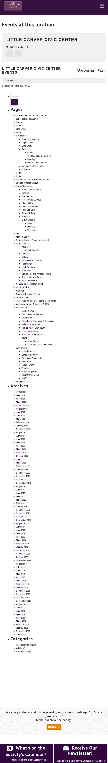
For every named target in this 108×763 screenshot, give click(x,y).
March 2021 (21, 499)
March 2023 (21, 449)
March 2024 (21, 418)
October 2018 (22, 597)
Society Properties (30, 374)
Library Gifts (27, 203)
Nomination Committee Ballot (29, 283)
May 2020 (20, 533)
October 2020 (22, 516)
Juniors (25, 149)
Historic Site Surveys (31, 199)
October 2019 (22, 557)
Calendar (26, 253)
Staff (24, 378)
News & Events (23, 243)
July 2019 (20, 567)
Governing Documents (32, 358)
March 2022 (21, 462)
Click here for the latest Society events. (29, 759)
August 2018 (21, 604)
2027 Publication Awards (27, 118)
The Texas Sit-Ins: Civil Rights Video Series (36, 300)
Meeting (31, 159)
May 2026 (20, 395)
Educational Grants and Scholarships (38, 321)
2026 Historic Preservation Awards (31, 115)
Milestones (27, 361)
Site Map (20, 290)
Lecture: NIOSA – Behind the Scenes (33, 179)
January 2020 (22, 546)
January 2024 (22, 425)
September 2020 (23, 519)
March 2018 (21, 621)
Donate (19, 125)
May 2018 (20, 614)
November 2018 (23, 594)
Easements (27, 317)
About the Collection (31, 189)
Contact (19, 122)
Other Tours (32, 341)
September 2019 (23, 560)
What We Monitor (29, 280)
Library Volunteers (30, 206)
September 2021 (23, 482)
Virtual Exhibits (28, 219)
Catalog (25, 192)
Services (26, 216)
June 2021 (20, 493)
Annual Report (28, 351)
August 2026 (21, 391)
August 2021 (21, 486)
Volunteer (26, 169)
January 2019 (22, 587)
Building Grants (29, 310)
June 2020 (20, 530)
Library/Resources (24, 186)
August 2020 (21, 523)
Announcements (23, 644)
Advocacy (26, 246)
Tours (24, 337)
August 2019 (21, 563)
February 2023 (22, 452)
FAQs (18, 132)
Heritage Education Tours (33, 327)
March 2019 (21, 580)
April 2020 (20, 536)
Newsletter (27, 270)
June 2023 (20, 439)
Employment (21, 128)
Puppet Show (28, 364)
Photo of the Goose (36, 162)
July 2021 (20, 489)
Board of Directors (30, 354)
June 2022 (20, 459)
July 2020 (20, 526)
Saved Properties (29, 371)
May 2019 (20, 573)
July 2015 (20, 634)
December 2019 (23, 550)
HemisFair (31, 226)
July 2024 (20, 415)
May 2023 (20, 442)
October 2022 (22, 455)
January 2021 (22, 506)
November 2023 (23, 429)
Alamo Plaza (33, 223)
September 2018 (23, 600)
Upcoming (85, 70)
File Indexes (27, 196)
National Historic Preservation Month (32, 240)
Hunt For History (29, 267)
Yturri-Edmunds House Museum (41, 344)
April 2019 (20, 577)
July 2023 (20, 435)
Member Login (22, 236)
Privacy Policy (22, 287)
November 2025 (23, 405)
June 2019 (20, 570)
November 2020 (23, 513)
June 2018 (20, 610)
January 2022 (22, 469)
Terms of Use (22, 297)
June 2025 (20, 412)
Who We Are (21, 347)
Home (19, 172)
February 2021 (22, 503)
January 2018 (22, 627)
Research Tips (28, 213)
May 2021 (20, 496)
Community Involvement (33, 314)
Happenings (27, 263)
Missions (31, 230)
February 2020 (22, 543)
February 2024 (22, 422)
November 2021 (23, 476)
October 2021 (22, 479)
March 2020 (21, 540)
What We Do (21, 307)
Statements (21, 651)
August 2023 (21, 432)
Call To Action (33, 250)
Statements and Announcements (36, 273)
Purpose (25, 368)
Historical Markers (30, 331)
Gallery (25, 256)
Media (19, 233)
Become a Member (30, 139)
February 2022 (22, 466)
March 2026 (21, 402)
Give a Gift (27, 145)
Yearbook (20, 381)
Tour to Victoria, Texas (32, 277)
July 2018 (20, 607)
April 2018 (20, 617)
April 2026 (20, 398)
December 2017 (23, 631)
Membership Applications (33, 166)
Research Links (28, 209)
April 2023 (20, 445)
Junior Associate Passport (39, 155)
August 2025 (21, 408)
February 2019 (22, 584)
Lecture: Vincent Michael (27, 182)
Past (100, 70)
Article (19, 648)
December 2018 (23, 590)
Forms (30, 152)
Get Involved (22, 135)
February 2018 (22, 624)
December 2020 (23, 509)
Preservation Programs (32, 334)
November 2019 (23, 553)
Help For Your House (31, 324)
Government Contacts (32, 260)
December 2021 (23, 472)
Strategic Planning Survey (28, 294)
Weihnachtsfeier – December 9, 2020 (32, 304)
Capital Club (27, 142)
